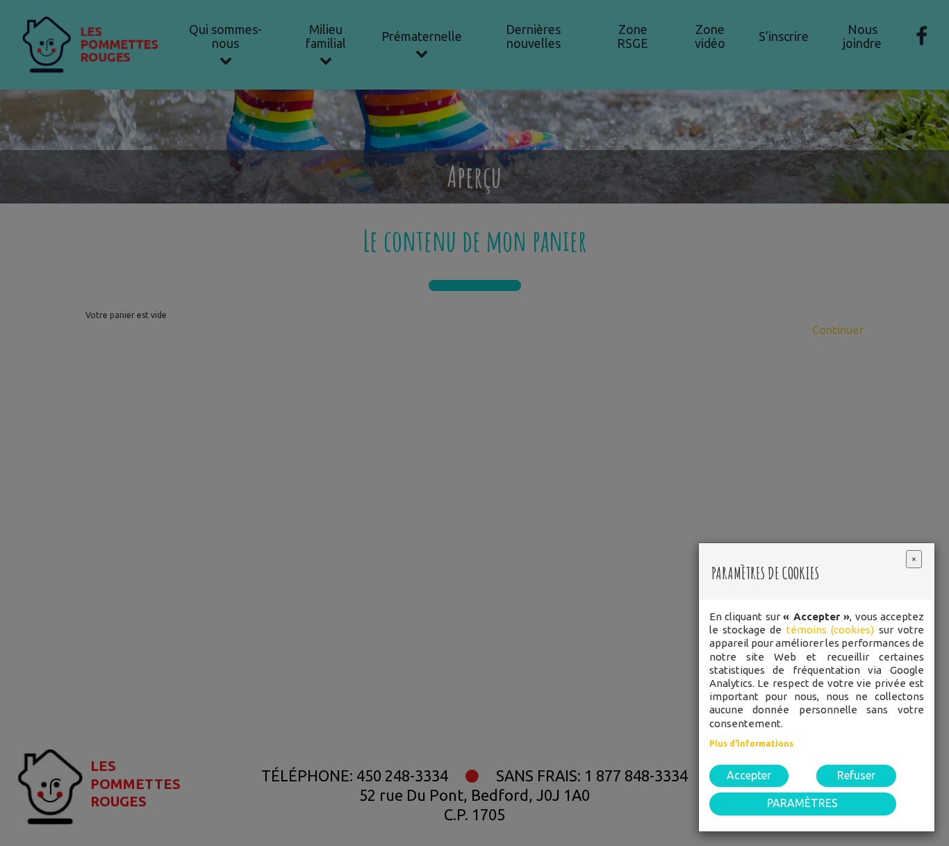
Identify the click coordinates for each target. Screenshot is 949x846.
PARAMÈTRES (802, 803)
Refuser (856, 775)
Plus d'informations (751, 743)
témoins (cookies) (830, 630)
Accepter (749, 775)
